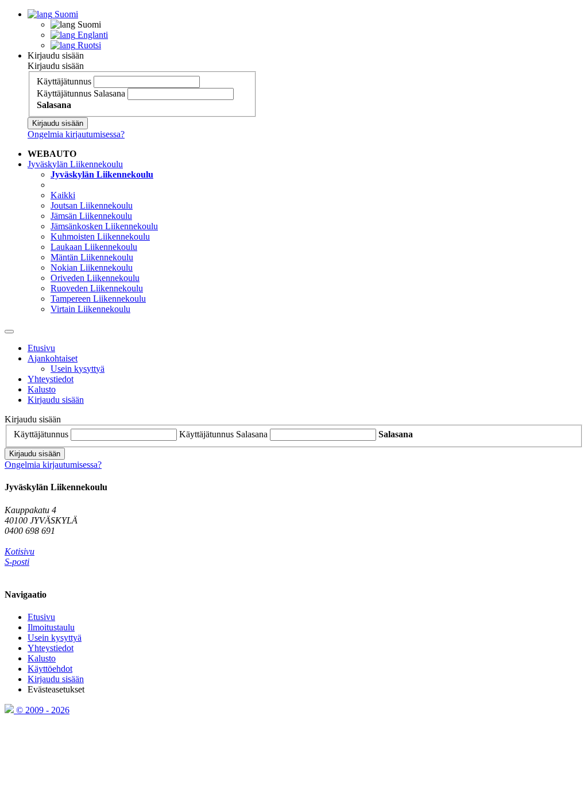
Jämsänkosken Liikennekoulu (104, 226)
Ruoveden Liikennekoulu (97, 288)
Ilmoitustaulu (51, 627)
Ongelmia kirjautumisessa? (76, 134)
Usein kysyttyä (78, 369)
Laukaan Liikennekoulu (94, 247)
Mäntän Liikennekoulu (92, 257)
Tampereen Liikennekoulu (98, 298)
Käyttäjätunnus (64, 81)
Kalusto (42, 389)
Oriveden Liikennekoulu (95, 278)
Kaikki (63, 195)
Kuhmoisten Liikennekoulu (100, 236)
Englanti (91, 35)
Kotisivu (19, 551)
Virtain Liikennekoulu (90, 309)
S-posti (17, 562)
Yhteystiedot (51, 379)
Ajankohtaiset (53, 358)
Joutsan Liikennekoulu (92, 205)
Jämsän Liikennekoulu (91, 216)
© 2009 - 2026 (41, 710)
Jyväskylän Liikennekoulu (75, 164)
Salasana (109, 93)
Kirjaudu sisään (56, 55)
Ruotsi (88, 45)
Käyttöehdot (50, 669)
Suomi (65, 14)
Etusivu (41, 348)
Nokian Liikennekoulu (92, 267)
